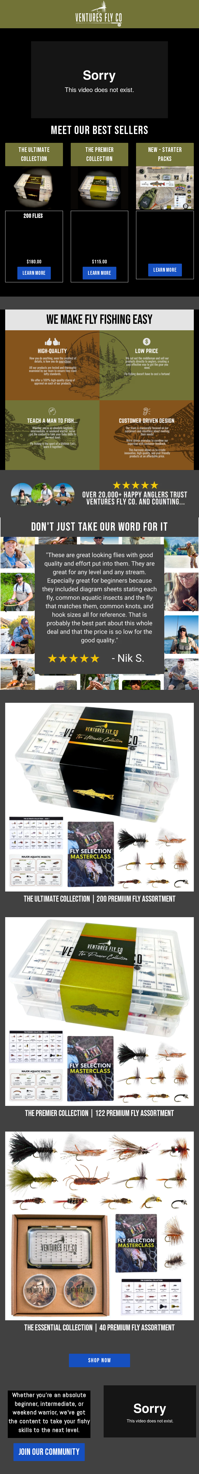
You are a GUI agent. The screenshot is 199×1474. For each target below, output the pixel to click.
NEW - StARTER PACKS (165, 154)
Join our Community (49, 1452)
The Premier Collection (99, 154)
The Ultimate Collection (33, 154)
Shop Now (99, 1360)
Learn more (34, 273)
